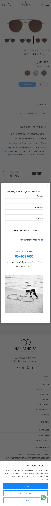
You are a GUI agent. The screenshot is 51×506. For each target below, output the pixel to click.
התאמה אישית (25, 493)
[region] (25, 483)
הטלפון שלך (39, 207)
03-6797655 (24, 256)
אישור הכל (25, 486)
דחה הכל (25, 500)
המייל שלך (39, 218)
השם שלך (39, 196)
